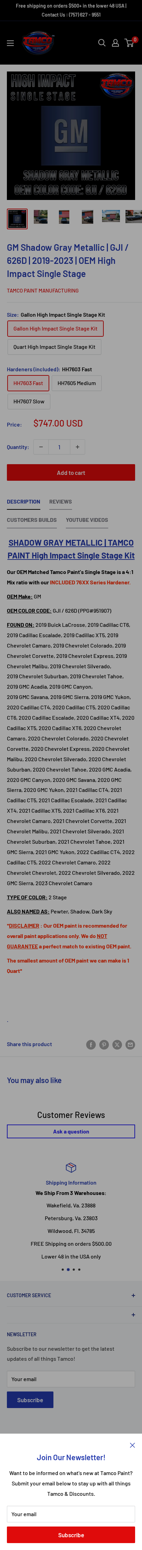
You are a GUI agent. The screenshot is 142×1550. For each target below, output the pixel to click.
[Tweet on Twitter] (117, 1044)
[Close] (132, 1444)
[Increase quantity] (77, 447)
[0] (129, 43)
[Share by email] (130, 1044)
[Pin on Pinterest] (104, 1044)
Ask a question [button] (71, 1131)
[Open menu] (10, 43)
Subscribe (71, 1534)
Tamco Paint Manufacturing (43, 290)
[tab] (23, 503)
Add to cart (71, 472)
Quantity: (18, 446)
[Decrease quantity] (41, 447)
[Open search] (102, 43)
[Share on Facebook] (91, 1044)
